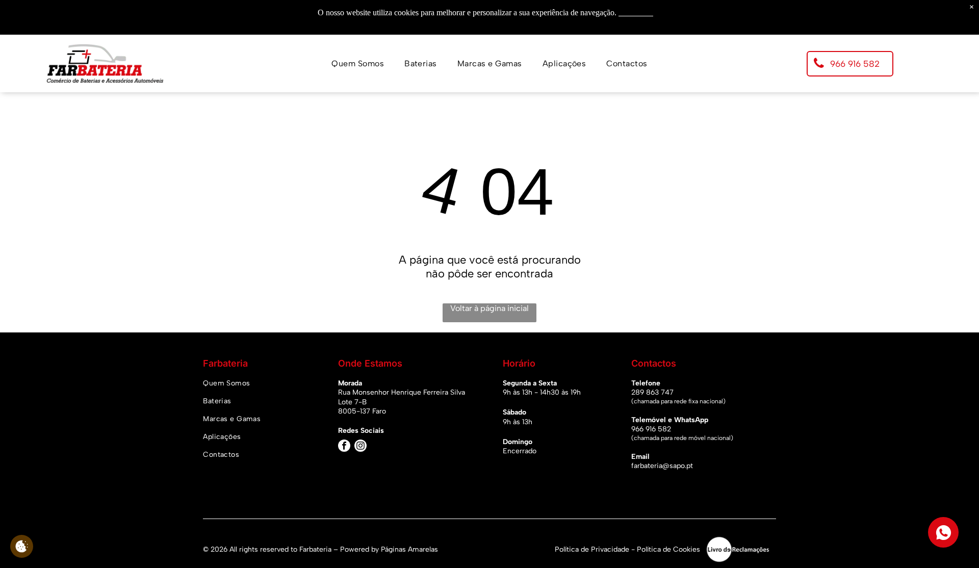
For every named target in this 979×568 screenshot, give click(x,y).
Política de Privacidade (592, 549)
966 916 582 (651, 429)
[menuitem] (357, 63)
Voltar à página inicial (489, 308)
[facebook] (344, 447)
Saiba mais (636, 12)
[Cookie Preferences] (21, 546)
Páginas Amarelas (409, 549)
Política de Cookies (668, 549)
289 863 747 (652, 392)
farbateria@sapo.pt (662, 465)
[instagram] (360, 447)
